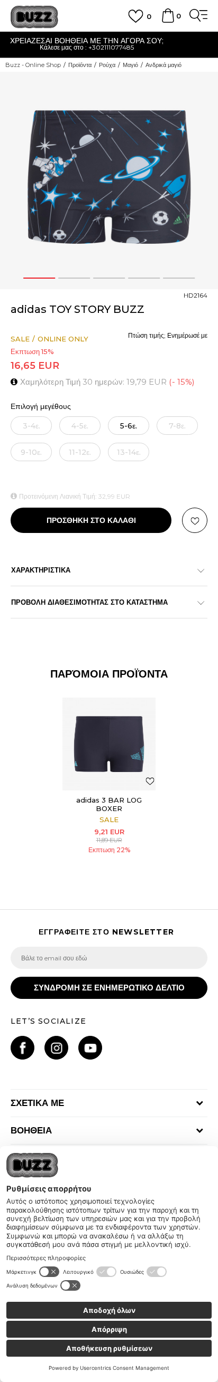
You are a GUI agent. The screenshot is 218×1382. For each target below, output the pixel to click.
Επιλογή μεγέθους (41, 406)
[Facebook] (22, 1048)
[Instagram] (56, 1048)
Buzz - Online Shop (33, 65)
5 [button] (178, 278)
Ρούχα (107, 65)
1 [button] (39, 278)
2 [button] (74, 278)
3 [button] (109, 278)
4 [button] (143, 278)
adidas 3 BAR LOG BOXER (109, 804)
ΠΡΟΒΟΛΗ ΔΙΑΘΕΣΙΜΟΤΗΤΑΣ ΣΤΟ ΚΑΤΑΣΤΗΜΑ (89, 602)
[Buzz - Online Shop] (34, 17)
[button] (194, 520)
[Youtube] (90, 1048)
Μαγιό (130, 65)
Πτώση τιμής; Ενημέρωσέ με (167, 335)
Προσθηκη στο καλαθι (91, 520)
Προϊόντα (80, 65)
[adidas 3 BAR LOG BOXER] (109, 744)
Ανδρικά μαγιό (163, 65)
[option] (109, 180)
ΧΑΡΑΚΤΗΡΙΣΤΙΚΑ (40, 570)
